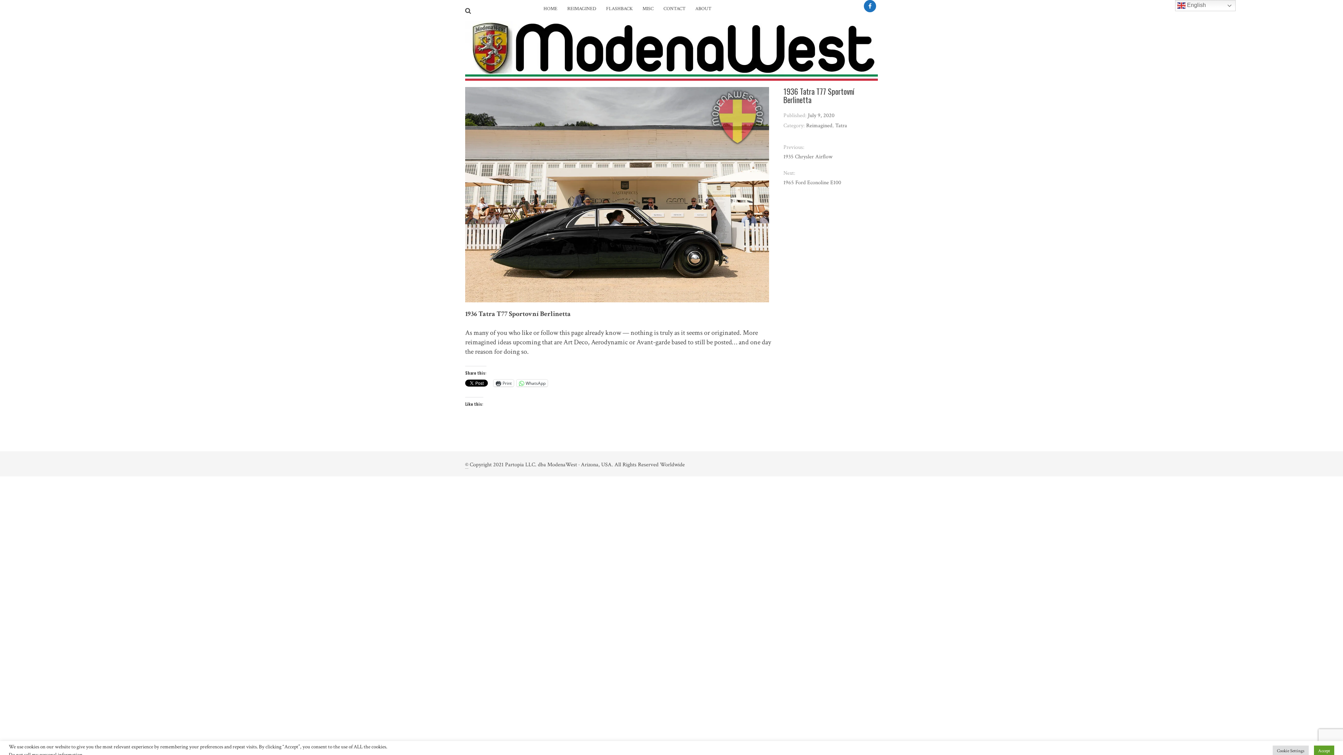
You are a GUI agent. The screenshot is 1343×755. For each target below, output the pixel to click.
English (1196, 5)
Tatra (841, 125)
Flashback (619, 9)
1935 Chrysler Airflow (807, 156)
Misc (648, 9)
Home (550, 9)
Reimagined (581, 9)
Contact (674, 9)
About (703, 9)
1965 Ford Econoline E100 (812, 182)
